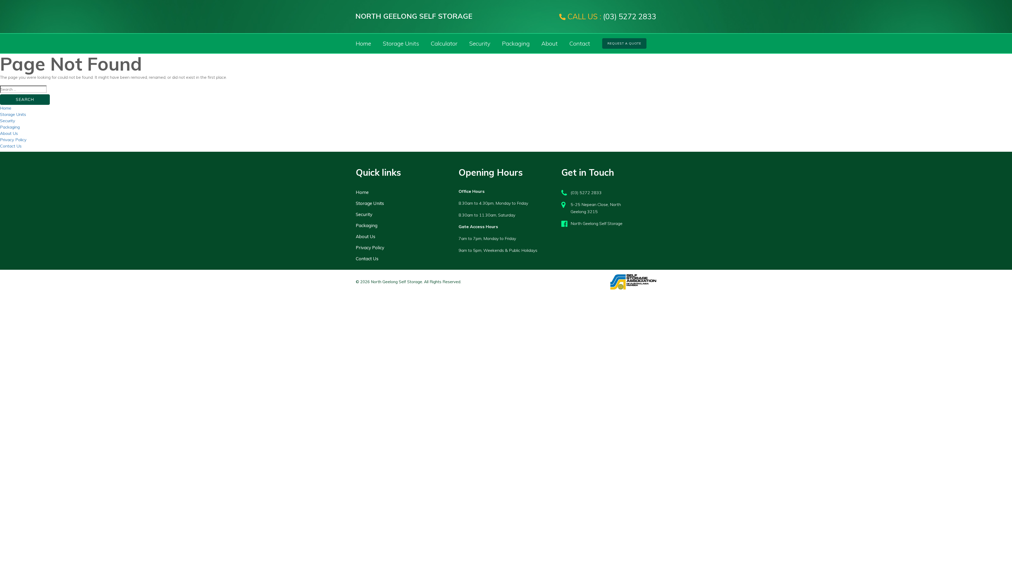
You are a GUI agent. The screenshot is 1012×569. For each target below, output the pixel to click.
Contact (579, 43)
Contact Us (11, 146)
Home (363, 43)
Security (479, 43)
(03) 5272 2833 (611, 16)
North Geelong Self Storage (596, 223)
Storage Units (401, 43)
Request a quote (624, 43)
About (549, 43)
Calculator (444, 43)
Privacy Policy (13, 139)
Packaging (516, 43)
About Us (9, 133)
